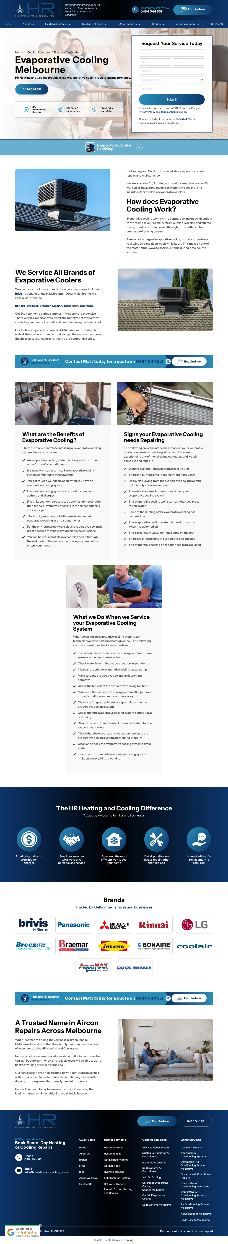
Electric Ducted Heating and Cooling (118, 1191)
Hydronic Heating (114, 1171)
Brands (156, 24)
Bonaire (20, 305)
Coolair (66, 305)
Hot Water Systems (115, 1184)
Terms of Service (170, 111)
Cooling (92, 24)
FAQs (82, 1165)
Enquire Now (196, 9)
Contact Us (217, 24)
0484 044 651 (32, 89)
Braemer (32, 305)
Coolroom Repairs (191, 1147)
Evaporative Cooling (154, 1162)
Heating (56, 24)
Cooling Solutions (38, 52)
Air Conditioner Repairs (155, 1147)
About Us (28, 24)
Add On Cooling (151, 1177)
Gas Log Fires (112, 1165)
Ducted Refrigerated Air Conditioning (156, 1154)
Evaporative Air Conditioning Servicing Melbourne (194, 1195)
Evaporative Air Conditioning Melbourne (195, 1184)
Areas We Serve (186, 24)
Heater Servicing (113, 1147)
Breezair (45, 305)
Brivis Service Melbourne (195, 1219)
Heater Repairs (112, 1153)
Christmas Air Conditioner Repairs (196, 1176)
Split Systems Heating (117, 1178)
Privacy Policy (147, 111)
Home (7, 24)
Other (128, 24)
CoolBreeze (85, 305)
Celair (56, 305)
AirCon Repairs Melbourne (196, 1213)
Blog (82, 1171)
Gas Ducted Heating (116, 1159)
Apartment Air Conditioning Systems (193, 1154)
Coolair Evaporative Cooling (153, 1197)
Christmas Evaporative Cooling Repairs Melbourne (155, 1186)
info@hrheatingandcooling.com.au (47, 1172)
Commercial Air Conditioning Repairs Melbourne (193, 1165)
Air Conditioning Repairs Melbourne (195, 1206)
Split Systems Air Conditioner (152, 1169)
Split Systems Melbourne (157, 1204)
